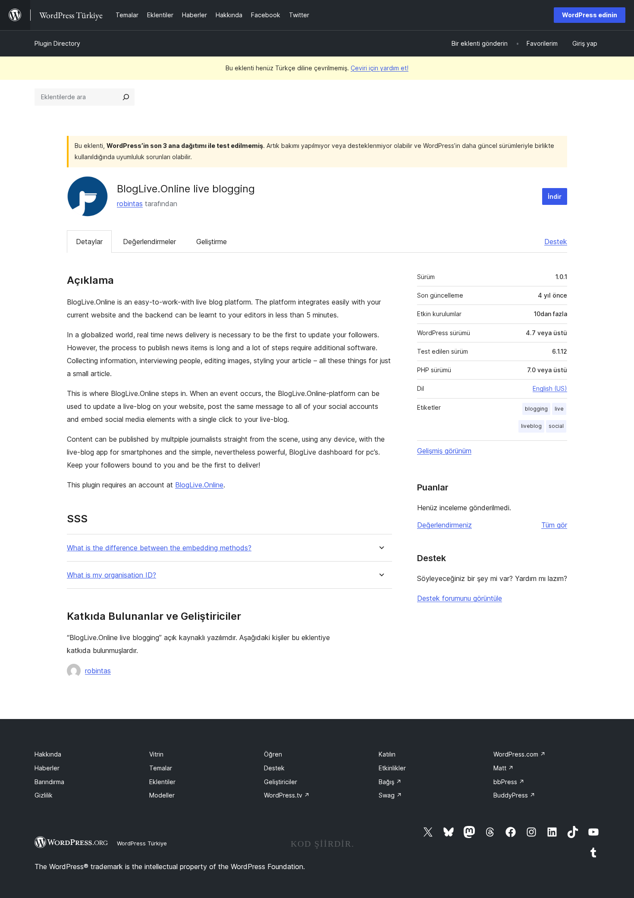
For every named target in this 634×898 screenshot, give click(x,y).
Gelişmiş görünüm (444, 450)
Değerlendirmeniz (444, 525)
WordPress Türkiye (142, 843)
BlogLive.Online (199, 484)
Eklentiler (162, 781)
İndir (555, 196)
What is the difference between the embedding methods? (159, 548)
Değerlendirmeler (149, 241)
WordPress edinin (589, 15)
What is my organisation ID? (111, 575)
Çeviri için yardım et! (379, 68)
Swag (390, 795)
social (556, 426)
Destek (555, 241)
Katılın (387, 754)
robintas (130, 203)
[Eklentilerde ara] (126, 97)
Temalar (160, 768)
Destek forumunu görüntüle (459, 598)
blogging (536, 408)
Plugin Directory (57, 43)
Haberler (47, 768)
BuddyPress (514, 795)
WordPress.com (519, 754)
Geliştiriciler (280, 781)
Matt (503, 768)
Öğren (273, 754)
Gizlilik (44, 795)
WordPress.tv (287, 795)
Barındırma (49, 781)
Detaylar (89, 241)
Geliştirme (211, 241)
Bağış (390, 781)
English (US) (550, 388)
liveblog (531, 426)
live (559, 408)
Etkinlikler (392, 768)
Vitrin (156, 754)
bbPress (508, 781)
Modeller (162, 795)
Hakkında (48, 754)
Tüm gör (554, 525)
